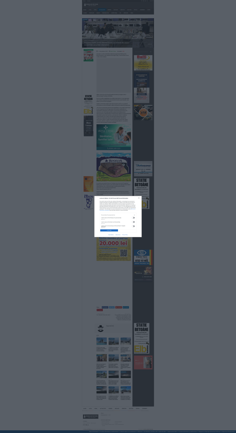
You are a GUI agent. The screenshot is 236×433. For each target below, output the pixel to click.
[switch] (133, 218)
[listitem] (118, 215)
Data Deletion (111, 234)
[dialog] (118, 216)
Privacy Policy (125, 234)
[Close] (139, 198)
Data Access (118, 234)
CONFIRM (109, 230)
